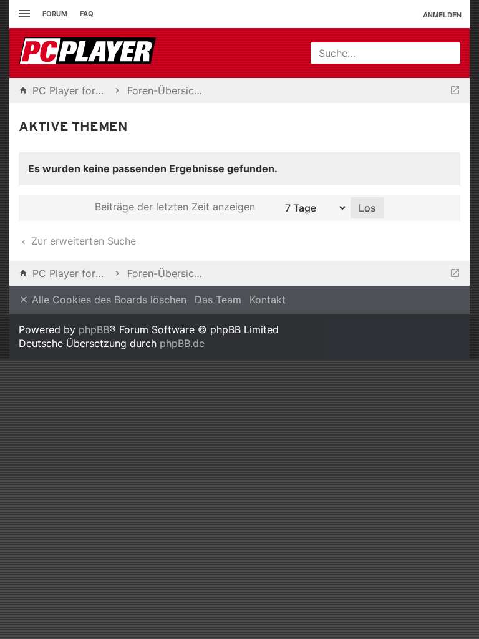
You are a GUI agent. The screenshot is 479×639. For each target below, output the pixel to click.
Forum (54, 13)
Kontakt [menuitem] (267, 299)
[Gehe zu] (455, 90)
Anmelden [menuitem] (442, 14)
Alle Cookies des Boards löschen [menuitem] (107, 299)
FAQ (87, 13)
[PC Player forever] (89, 53)
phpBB (94, 329)
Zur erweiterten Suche (82, 241)
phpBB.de (182, 343)
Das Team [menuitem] (218, 299)
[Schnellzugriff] (22, 14)
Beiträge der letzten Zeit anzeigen (176, 206)
